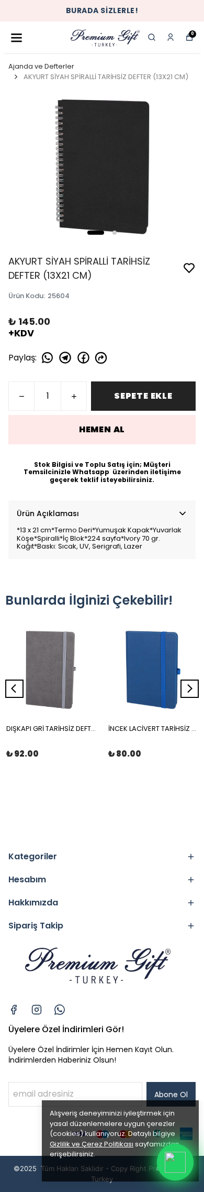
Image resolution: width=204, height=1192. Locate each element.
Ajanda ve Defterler (41, 66)
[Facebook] (13, 1009)
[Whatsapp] (59, 1009)
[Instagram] (36, 1009)
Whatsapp (91, 471)
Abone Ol (171, 1094)
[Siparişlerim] (170, 37)
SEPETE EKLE (143, 396)
